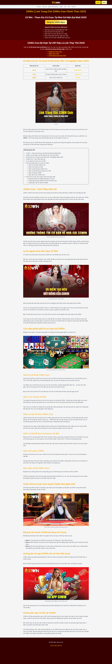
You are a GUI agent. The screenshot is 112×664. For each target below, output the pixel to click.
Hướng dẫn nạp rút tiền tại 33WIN (38, 182)
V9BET (34, 77)
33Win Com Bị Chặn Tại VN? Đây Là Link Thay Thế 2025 (42, 155)
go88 (61, 6)
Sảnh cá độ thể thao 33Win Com (38, 169)
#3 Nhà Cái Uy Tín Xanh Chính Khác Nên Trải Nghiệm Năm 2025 (44, 157)
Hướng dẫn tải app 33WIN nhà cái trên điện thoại (43, 180)
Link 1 (98, 2)
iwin (65, 6)
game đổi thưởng (53, 6)
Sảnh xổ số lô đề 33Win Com (37, 165)
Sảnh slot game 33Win (35, 173)
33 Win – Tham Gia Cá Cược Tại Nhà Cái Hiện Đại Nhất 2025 (43, 153)
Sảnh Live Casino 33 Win (36, 167)
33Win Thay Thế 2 (53, 53)
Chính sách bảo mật (56, 645)
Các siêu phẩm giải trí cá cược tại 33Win (38, 163)
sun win (44, 6)
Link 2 (104, 2)
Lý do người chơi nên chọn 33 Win (36, 161)
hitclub (73, 6)
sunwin (39, 6)
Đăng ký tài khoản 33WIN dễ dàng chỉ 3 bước (42, 178)
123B (34, 74)
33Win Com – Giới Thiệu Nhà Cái (35, 159)
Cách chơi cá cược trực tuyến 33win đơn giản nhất (40, 177)
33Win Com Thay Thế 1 (55, 51)
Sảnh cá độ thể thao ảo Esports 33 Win (40, 171)
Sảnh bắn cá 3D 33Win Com (37, 175)
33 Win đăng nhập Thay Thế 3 (57, 55)
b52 (69, 6)
